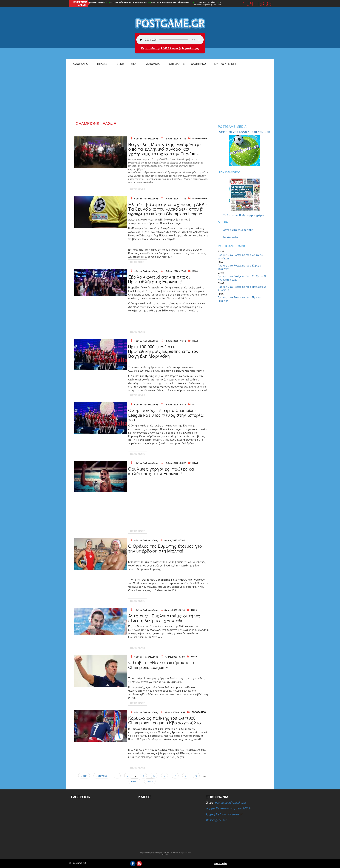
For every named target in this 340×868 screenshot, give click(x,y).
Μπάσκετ (103, 63)
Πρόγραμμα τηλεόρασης (237, 229)
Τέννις (119, 63)
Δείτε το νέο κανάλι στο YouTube (244, 131)
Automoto (153, 63)
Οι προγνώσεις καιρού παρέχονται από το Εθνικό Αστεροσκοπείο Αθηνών (165, 853)
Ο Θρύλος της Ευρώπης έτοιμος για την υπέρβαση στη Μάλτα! (165, 548)
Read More (137, 189)
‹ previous (101, 775)
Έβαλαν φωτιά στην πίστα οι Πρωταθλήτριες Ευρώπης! (159, 279)
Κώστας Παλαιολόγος (146, 138)
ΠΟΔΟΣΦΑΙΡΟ (199, 138)
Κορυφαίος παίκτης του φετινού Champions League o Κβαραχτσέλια (164, 720)
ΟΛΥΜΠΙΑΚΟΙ (198, 63)
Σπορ (134, 63)
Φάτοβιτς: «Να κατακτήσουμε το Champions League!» (162, 664)
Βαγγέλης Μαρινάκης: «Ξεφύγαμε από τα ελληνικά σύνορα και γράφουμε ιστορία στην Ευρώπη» (165, 149)
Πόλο (195, 271)
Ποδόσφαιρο (80, 63)
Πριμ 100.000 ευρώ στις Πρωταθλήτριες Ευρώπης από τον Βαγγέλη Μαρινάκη (163, 351)
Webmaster (220, 863)
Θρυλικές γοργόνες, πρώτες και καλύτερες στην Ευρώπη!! (162, 471)
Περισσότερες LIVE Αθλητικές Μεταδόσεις (170, 48)
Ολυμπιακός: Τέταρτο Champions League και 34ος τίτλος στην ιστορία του (166, 415)
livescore (217, 5)
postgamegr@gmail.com (230, 802)
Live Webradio (230, 237)
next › (134, 781)
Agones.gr (208, 5)
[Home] (170, 23)
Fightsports (176, 63)
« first (84, 775)
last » (150, 781)
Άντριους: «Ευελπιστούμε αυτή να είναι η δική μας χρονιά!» (164, 617)
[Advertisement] (170, 94)
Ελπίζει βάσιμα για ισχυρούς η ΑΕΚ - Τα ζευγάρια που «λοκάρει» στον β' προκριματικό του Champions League (167, 209)
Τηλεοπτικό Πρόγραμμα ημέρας (244, 215)
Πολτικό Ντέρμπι (224, 63)
